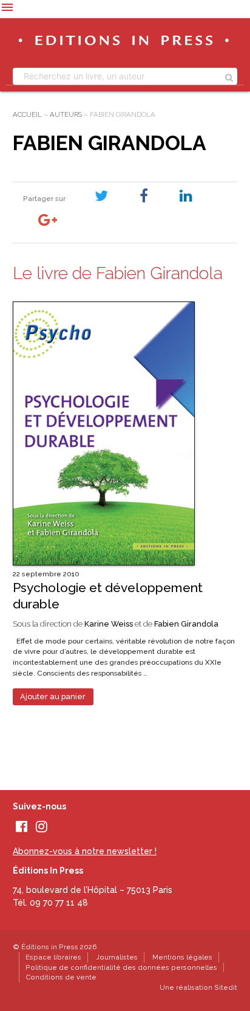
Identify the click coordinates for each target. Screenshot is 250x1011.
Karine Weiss (108, 623)
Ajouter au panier (53, 696)
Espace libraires (53, 957)
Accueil (27, 114)
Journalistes (117, 957)
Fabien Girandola (186, 623)
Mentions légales (182, 957)
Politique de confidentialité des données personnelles (121, 967)
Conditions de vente (60, 977)
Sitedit (225, 987)
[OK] (229, 76)
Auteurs (66, 114)
